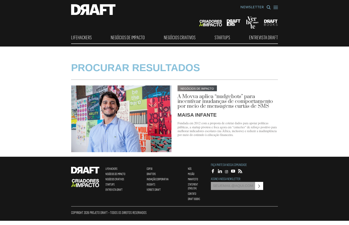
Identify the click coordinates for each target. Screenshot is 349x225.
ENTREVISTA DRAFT (263, 37)
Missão (191, 174)
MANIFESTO (193, 179)
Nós (189, 168)
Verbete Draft (154, 189)
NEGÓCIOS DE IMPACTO (128, 37)
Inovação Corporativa (157, 179)
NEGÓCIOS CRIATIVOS (180, 37)
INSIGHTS (151, 184)
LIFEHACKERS (81, 37)
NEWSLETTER (252, 8)
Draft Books (194, 199)
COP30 (149, 168)
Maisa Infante (197, 115)
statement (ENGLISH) (193, 186)
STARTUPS (222, 37)
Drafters (151, 174)
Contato (192, 193)
